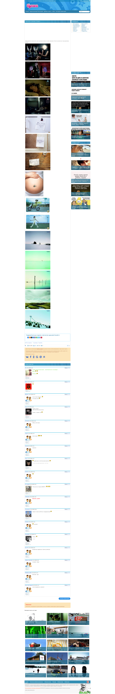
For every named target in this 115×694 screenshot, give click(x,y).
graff (35, 345)
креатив (40, 342)
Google (50, 0)
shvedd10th (27, 534)
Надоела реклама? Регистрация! (36, 11)
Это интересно (76, 24)
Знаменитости (76, 26)
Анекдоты (83, 24)
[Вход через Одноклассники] (34, 357)
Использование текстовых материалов (32, 688)
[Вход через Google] (37, 357)
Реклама (54, 681)
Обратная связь (47, 681)
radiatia (26, 433)
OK (47, 0)
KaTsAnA (26, 521)
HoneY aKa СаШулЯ (29, 585)
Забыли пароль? (29, 0)
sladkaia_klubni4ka (28, 560)
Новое (53, 11)
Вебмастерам (60, 681)
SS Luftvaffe (27, 484)
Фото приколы (76, 23)
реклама (35, 342)
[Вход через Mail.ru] (41, 357)
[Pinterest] (41, 337)
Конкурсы (75, 31)
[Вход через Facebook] (31, 357)
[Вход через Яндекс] (44, 357)
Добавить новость (47, 11)
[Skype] (38, 337)
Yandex (55, 0)
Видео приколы (85, 23)
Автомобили (84, 27)
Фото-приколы (29, 342)
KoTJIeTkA (27, 421)
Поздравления (84, 31)
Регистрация (35, 0)
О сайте (26, 681)
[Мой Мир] (33, 337)
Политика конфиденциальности (36, 681)
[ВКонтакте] (28, 337)
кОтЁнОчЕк (27, 496)
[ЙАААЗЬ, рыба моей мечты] (84, 693)
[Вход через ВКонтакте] (28, 357)
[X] (31, 337)
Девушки (83, 25)
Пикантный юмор (76, 25)
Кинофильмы (84, 26)
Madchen (26, 394)
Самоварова (27, 509)
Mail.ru (52, 0)
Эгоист (26, 458)
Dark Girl (26, 547)
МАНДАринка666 (28, 572)
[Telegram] (39, 337)
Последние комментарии (61, 11)
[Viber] (34, 337)
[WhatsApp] (36, 337)
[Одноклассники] (29, 337)
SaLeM (26, 446)
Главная (27, 11)
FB (46, 0)
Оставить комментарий (64, 598)
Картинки (75, 27)
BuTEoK (26, 471)
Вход (26, 0)
